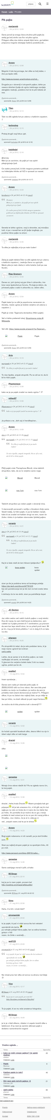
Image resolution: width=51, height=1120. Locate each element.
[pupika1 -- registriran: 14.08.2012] (4, 672)
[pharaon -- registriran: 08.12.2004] (4, 639)
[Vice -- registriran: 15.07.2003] (4, 985)
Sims (11, 900)
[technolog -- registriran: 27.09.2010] (4, 127)
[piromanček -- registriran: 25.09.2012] (4, 916)
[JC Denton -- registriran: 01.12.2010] (4, 611)
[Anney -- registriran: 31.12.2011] (4, 64)
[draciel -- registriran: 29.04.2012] (4, 741)
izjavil (30, 195)
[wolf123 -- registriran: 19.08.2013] (4, 942)
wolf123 (12, 941)
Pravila (4, 1107)
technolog (13, 125)
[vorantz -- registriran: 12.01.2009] (4, 525)
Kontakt (5, 1116)
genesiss (13, 777)
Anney (12, 62)
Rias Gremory (15, 274)
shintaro (6, 1057)
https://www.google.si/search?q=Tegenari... (27, 328)
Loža (12, 1060)
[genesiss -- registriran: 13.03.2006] (4, 778)
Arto (11, 355)
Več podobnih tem (6, 1101)
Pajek (5, 1063)
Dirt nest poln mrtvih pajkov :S (17, 1081)
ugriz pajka (6, 651)
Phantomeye (14, 384)
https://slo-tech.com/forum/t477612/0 (17, 586)
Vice (11, 983)
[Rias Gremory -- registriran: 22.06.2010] (4, 275)
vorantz (12, 523)
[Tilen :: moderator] (4, 109)
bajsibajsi (13, 149)
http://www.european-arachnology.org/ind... (20, 79)
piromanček (14, 915)
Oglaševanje (32, 1112)
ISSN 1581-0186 (33, 1116)
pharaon (12, 638)
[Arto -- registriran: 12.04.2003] (4, 356)
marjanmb (13, 26)
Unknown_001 (8, 1083)
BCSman (13, 873)
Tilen (11, 108)
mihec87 (12, 398)
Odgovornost (7, 1112)
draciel (12, 740)
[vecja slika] (19, 336)
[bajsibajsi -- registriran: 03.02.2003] (4, 151)
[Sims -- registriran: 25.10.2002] (4, 902)
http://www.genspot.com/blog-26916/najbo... (20, 853)
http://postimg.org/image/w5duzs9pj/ (17, 884)
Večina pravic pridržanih (36, 1107)
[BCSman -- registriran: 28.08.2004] (4, 875)
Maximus (6, 1066)
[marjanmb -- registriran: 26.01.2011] (4, 28)
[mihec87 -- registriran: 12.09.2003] (4, 399)
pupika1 (12, 671)
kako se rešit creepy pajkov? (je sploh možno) (20, 1054)
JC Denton (14, 610)
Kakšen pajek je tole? (13, 1072)
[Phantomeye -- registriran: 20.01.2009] (4, 385)
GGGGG (6, 1074)
